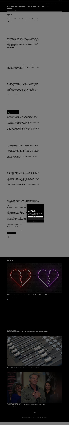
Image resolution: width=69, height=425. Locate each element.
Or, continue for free (35, 221)
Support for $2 (35, 216)
